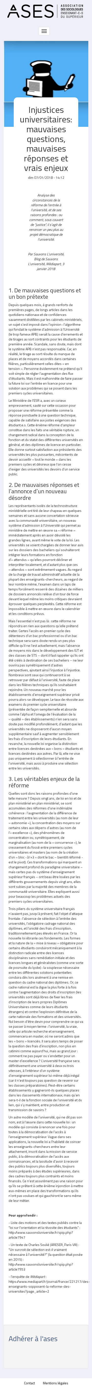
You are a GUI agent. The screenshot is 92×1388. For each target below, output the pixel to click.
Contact (29, 1383)
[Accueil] (45, 11)
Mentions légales (55, 1383)
